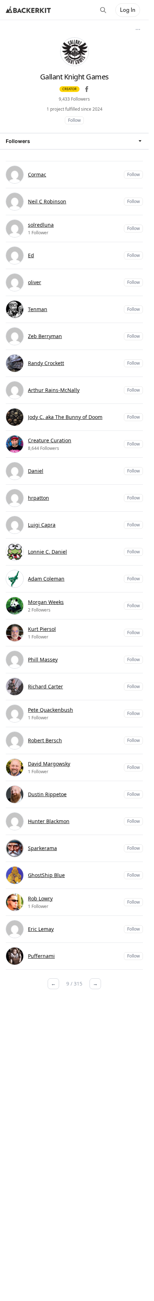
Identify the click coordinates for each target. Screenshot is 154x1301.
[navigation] (74, 141)
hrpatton (38, 497)
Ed (31, 255)
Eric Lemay (41, 929)
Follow (74, 120)
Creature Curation (49, 440)
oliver (34, 282)
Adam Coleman (46, 578)
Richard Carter (45, 686)
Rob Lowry (40, 898)
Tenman (37, 309)
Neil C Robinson (47, 201)
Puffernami (41, 955)
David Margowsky (49, 763)
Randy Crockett (46, 363)
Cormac (37, 174)
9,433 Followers (74, 99)
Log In (127, 10)
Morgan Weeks (46, 602)
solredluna (41, 224)
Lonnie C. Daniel (47, 551)
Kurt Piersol (42, 629)
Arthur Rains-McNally (54, 390)
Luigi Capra (42, 524)
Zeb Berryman (45, 336)
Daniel (35, 470)
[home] (28, 10)
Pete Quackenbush (50, 709)
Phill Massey (43, 659)
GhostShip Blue (46, 875)
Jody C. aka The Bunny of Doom (65, 417)
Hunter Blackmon (48, 821)
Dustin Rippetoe (47, 794)
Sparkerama (42, 848)
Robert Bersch (45, 740)
